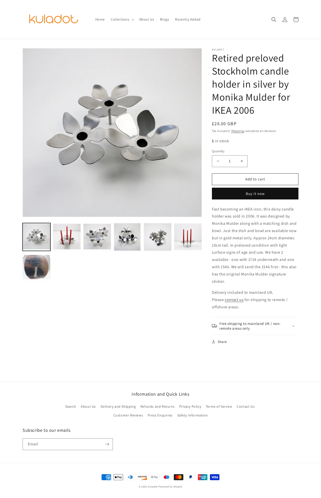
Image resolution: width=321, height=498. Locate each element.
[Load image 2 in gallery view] (67, 237)
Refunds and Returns (157, 406)
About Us (88, 406)
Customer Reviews (128, 415)
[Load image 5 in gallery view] (158, 237)
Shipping (237, 131)
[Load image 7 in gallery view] (36, 267)
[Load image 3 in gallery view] (97, 237)
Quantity (218, 151)
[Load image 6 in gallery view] (188, 237)
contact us (234, 299)
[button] (122, 19)
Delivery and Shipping (118, 406)
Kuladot (153, 486)
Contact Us (246, 406)
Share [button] (222, 341)
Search (70, 406)
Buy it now (255, 193)
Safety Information (192, 415)
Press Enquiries (160, 415)
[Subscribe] (107, 444)
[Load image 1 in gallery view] (36, 237)
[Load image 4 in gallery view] (127, 237)
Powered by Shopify (170, 486)
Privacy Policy (190, 406)
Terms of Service (219, 406)
